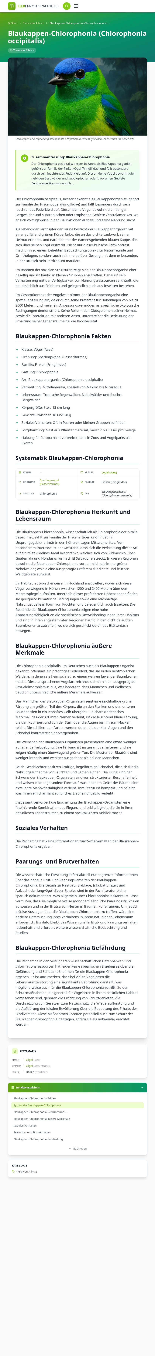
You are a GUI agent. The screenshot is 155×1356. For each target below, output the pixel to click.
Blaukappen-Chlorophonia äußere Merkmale (41, 1119)
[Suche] (67, 6)
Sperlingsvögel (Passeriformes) (49, 482)
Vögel (29, 1059)
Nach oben (80, 1148)
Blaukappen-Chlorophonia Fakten (34, 1098)
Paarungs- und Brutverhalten (32, 1132)
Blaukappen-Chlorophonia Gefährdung (38, 1139)
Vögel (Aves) (109, 472)
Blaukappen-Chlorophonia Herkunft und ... (40, 1112)
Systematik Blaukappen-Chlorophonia (37, 1105)
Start (14, 23)
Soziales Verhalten (25, 1125)
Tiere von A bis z (33, 23)
